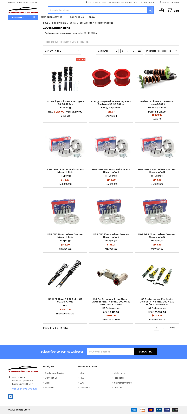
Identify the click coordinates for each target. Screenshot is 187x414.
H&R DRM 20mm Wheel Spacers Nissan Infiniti (111, 170)
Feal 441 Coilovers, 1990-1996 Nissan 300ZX (157, 102)
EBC (82, 382)
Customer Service (51, 17)
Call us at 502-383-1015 (24, 388)
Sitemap (49, 387)
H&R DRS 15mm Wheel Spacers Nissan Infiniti (111, 235)
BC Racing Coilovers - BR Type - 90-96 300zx (65, 102)
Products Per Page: (156, 50)
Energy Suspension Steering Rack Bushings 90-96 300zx (111, 102)
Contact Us (77, 17)
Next (172, 327)
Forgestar (119, 377)
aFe (82, 372)
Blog (92, 17)
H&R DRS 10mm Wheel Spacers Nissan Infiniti (65, 235)
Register (175, 2)
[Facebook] (10, 396)
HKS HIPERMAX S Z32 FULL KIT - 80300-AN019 (65, 300)
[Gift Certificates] (162, 10)
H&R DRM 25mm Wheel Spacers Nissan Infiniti (157, 170)
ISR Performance (123, 382)
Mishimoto (119, 372)
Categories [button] (17, 17)
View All (118, 387)
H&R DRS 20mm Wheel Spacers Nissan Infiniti (156, 235)
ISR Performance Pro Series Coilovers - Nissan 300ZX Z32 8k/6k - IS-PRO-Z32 (157, 302)
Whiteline (85, 387)
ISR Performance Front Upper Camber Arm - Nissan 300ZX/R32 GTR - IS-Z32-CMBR (111, 302)
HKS (82, 377)
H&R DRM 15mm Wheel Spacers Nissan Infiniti (65, 170)
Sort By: (49, 50)
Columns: (103, 50)
